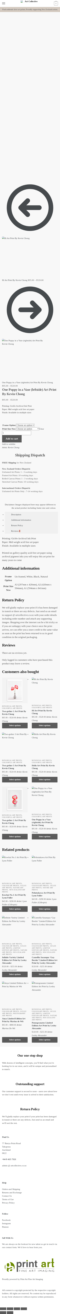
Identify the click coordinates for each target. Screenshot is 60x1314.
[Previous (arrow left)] (3, 1312)
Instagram (6, 1223)
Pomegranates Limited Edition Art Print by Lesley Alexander (44, 1025)
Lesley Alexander (9, 970)
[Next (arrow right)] (10, 1312)
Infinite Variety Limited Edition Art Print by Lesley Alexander (14, 960)
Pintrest (5, 1227)
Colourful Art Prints (12, 708)
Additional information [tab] (21, 520)
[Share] (17, 1308)
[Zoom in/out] (3, 1308)
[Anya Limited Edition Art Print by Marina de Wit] (15, 994)
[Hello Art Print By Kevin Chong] (44, 745)
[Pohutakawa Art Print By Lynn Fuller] (44, 868)
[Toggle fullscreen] (10, 1308)
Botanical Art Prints (12, 706)
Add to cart (12, 438)
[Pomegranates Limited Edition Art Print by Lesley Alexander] (44, 994)
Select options (15, 725)
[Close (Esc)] (24, 1308)
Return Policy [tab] (17, 525)
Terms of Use (8, 1199)
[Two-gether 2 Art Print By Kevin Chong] (15, 799)
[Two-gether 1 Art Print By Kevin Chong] (15, 690)
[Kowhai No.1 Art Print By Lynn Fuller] (15, 868)
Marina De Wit (8, 1028)
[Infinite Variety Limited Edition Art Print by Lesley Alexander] (15, 929)
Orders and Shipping (11, 1189)
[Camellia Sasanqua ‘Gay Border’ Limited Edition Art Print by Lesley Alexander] (44, 929)
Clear (41, 429)
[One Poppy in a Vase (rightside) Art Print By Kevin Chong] (44, 799)
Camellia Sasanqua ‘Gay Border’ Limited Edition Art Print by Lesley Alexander (44, 960)
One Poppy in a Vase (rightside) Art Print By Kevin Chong (42, 822)
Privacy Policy (8, 1203)
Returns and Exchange (12, 1192)
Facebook (6, 1220)
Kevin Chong (13, 447)
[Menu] (6, 3)
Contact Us (7, 1196)
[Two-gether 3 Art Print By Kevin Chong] (15, 745)
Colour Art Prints (10, 885)
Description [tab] (16, 514)
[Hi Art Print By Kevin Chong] (44, 690)
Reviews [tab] (15, 531)
